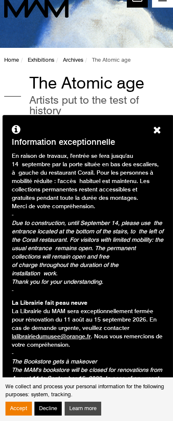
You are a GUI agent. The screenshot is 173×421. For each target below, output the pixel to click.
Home (11, 60)
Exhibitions (41, 60)
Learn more (83, 408)
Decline (48, 408)
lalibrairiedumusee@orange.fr (51, 337)
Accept (18, 408)
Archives (73, 60)
